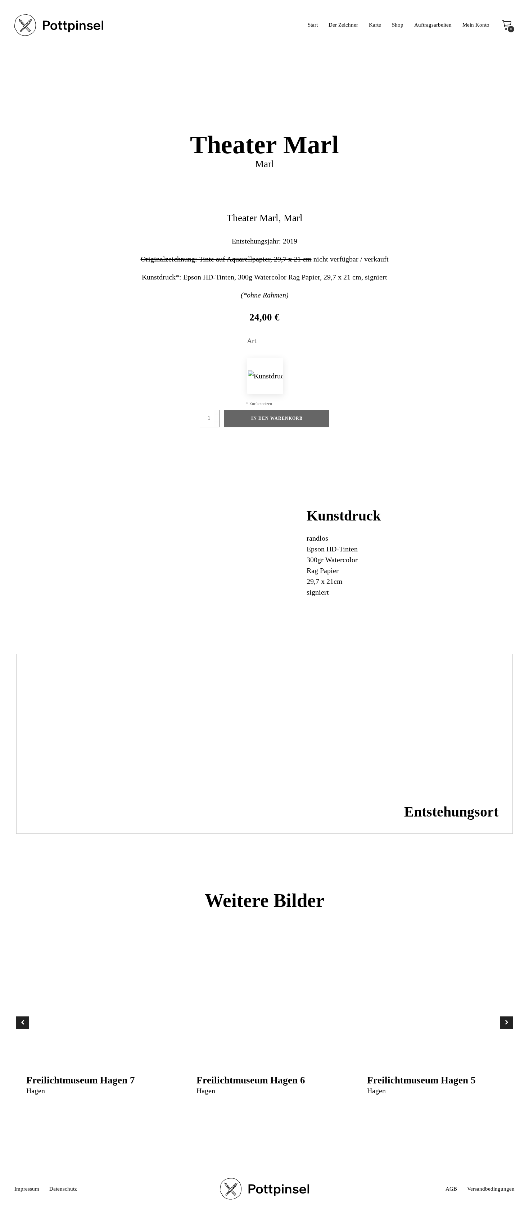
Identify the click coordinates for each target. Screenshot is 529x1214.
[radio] (265, 376)
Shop (397, 25)
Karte (375, 25)
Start (313, 25)
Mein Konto (475, 25)
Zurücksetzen (260, 403)
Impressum (26, 1189)
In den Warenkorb (277, 418)
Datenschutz (63, 1189)
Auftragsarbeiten (433, 25)
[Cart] (507, 25)
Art (252, 341)
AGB (451, 1189)
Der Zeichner (343, 25)
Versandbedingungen (491, 1189)
